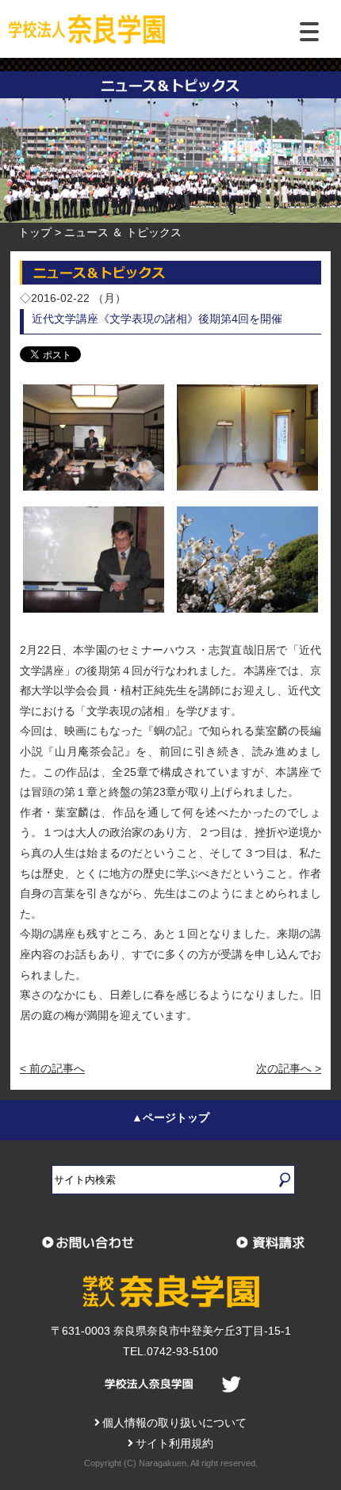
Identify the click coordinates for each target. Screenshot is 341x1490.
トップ (35, 232)
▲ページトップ (170, 1117)
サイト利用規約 (174, 1443)
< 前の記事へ (52, 1068)
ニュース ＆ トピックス (123, 232)
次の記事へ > (288, 1068)
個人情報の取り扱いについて (174, 1422)
